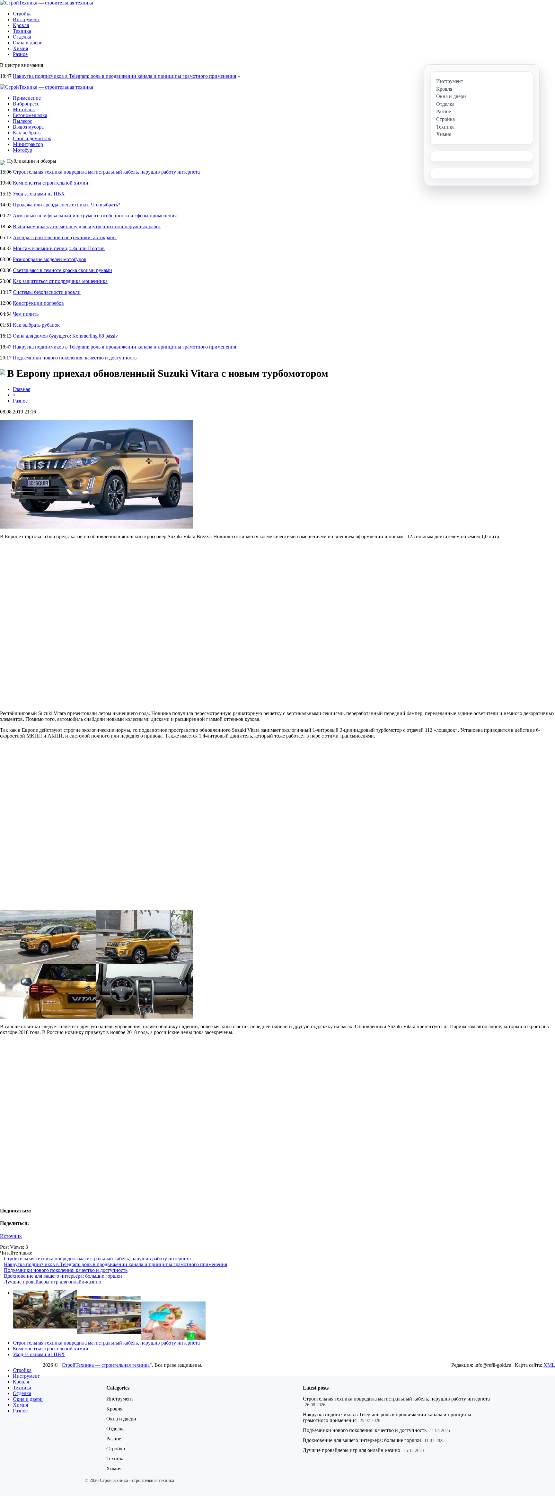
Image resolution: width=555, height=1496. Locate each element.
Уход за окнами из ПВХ (39, 193)
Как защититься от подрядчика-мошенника (60, 281)
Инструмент (26, 19)
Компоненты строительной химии (50, 183)
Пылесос (22, 121)
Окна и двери (28, 42)
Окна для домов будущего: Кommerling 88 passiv (65, 336)
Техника (22, 31)
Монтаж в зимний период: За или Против (59, 248)
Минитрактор (28, 144)
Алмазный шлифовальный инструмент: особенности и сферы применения (95, 215)
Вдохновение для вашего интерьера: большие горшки (63, 1276)
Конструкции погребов (38, 303)
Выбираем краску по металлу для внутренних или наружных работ (87, 226)
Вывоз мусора (28, 127)
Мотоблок (24, 109)
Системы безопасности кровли (47, 292)
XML (549, 1365)
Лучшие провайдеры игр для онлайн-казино (52, 1281)
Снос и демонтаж (32, 138)
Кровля (21, 25)
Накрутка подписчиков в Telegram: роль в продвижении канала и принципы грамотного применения (124, 76)
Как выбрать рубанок (36, 325)
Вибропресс (26, 103)
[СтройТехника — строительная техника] (46, 2)
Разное (20, 54)
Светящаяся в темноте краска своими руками (62, 270)
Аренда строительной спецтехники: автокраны (65, 237)
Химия (20, 48)
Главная (21, 389)
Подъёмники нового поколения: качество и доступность (75, 357)
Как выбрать (26, 132)
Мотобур (22, 150)
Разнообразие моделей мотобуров (49, 259)
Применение (27, 98)
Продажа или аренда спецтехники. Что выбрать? (66, 204)
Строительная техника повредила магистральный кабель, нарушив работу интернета (106, 172)
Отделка (22, 37)
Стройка (22, 13)
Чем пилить (26, 314)
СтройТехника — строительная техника (106, 1365)
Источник (11, 1236)
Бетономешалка (30, 115)
